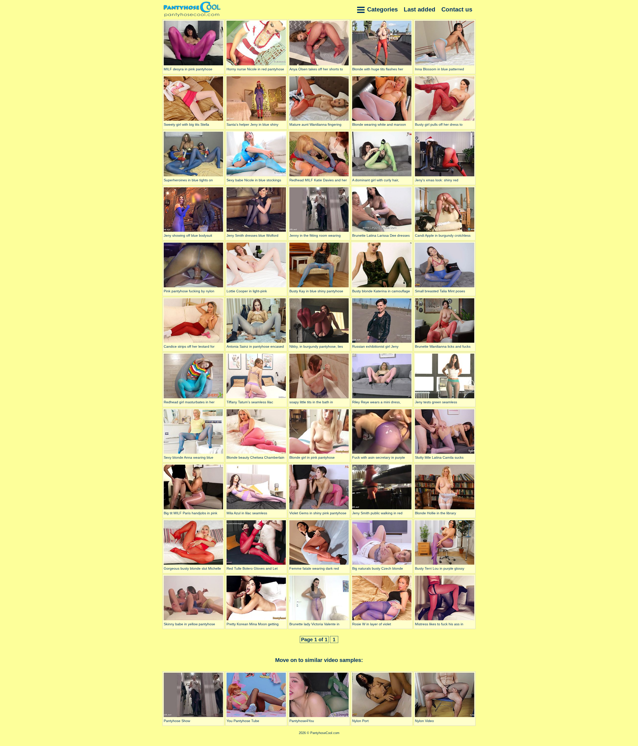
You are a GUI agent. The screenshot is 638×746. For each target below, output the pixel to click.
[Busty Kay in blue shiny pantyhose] (319, 287)
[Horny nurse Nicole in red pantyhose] (256, 65)
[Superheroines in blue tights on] (193, 176)
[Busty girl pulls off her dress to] (444, 120)
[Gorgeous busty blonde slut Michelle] (193, 564)
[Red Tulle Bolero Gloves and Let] (256, 564)
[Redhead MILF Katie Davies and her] (319, 176)
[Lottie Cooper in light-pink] (256, 287)
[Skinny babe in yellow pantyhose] (193, 620)
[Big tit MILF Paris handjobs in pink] (193, 509)
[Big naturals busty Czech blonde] (381, 564)
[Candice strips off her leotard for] (193, 342)
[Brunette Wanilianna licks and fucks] (444, 342)
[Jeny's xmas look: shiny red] (444, 176)
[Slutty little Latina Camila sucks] (444, 453)
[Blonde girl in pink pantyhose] (319, 453)
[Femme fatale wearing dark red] (319, 564)
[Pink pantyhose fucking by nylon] (193, 287)
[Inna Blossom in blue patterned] (444, 65)
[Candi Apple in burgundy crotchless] (444, 231)
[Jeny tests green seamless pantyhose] (444, 398)
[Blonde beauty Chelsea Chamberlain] (256, 453)
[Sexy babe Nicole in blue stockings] (256, 176)
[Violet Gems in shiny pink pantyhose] (319, 509)
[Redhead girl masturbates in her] (193, 398)
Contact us (456, 9)
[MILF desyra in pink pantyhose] (193, 65)
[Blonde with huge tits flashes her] (381, 65)
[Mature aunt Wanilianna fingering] (319, 120)
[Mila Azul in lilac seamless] (256, 509)
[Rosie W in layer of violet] (381, 620)
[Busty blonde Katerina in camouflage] (381, 287)
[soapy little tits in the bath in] (319, 398)
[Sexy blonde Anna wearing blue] (193, 453)
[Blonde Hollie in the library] (444, 509)
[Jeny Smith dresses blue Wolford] (256, 231)
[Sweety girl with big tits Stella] (193, 120)
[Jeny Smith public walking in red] (381, 509)
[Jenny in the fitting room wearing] (319, 231)
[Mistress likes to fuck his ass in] (444, 620)
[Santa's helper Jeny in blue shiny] (256, 120)
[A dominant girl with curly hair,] (381, 176)
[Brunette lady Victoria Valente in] (319, 620)
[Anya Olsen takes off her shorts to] (319, 65)
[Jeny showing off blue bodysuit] (193, 231)
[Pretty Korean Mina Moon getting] (256, 620)
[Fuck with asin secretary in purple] (381, 453)
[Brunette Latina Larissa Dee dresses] (381, 231)
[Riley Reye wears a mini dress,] (381, 398)
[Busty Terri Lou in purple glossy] (444, 564)
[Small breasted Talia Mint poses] (444, 287)
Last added (419, 9)
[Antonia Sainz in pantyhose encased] (256, 342)
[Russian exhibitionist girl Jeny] (381, 342)
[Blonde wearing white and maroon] (381, 120)
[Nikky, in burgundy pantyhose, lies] (319, 342)
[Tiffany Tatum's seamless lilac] (256, 398)
